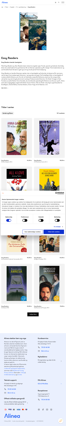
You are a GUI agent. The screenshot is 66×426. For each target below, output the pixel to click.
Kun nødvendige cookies (33, 232)
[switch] (24, 220)
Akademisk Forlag (18, 370)
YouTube (47, 410)
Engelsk (12, 7)
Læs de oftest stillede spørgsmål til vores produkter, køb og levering (15, 403)
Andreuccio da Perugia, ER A (49, 284)
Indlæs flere (32, 314)
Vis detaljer (57, 226)
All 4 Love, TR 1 (16, 187)
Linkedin (51, 410)
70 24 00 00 (45, 400)
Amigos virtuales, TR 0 (49, 257)
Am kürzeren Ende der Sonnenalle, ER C (16, 257)
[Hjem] (5, 2)
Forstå (20, 375)
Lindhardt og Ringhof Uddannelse (14, 368)
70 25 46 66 (45, 347)
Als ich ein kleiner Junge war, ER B (49, 187)
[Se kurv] (55, 2)
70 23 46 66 (12, 389)
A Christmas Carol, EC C (49, 138)
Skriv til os (45, 351)
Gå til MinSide (43, 384)
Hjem (2, 7)
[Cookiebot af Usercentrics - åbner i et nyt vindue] (56, 193)
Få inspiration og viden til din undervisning (47, 361)
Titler (6, 7)
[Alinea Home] (33, 416)
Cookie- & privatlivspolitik (18, 421)
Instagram (39, 410)
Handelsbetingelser (30, 421)
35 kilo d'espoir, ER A (16, 138)
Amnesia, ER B (16, 284)
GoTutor (11, 372)
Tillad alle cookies (54, 232)
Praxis (6, 372)
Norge (23, 372)
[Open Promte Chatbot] (60, 420)
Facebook (43, 410)
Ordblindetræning (9, 375)
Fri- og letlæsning (21, 7)
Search (58, 2)
